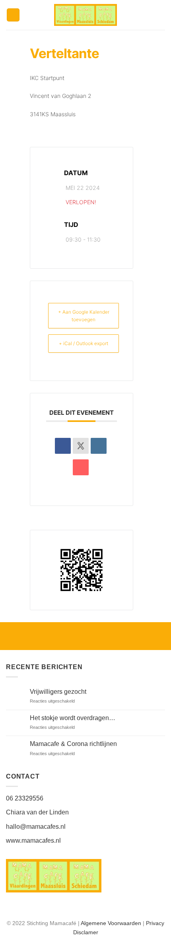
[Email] (81, 467)
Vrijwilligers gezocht (58, 691)
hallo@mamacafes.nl (36, 826)
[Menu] (13, 14)
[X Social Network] (81, 446)
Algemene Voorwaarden (111, 923)
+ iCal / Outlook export (83, 343)
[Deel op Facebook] (63, 446)
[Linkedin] (99, 446)
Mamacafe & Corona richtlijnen (73, 743)
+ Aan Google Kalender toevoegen (83, 315)
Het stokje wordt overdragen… (72, 718)
